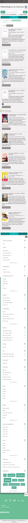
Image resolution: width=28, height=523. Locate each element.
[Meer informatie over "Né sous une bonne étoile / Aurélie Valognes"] (5, 176)
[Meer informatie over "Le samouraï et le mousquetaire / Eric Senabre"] (5, 118)
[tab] (2, 500)
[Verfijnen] (14, 17)
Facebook (3, 505)
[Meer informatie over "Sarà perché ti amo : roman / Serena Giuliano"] (5, 73)
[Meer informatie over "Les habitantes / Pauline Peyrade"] (5, 54)
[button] (22, 1)
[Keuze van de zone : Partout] (3, 12)
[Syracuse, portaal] (14, 7)
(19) (13, 420)
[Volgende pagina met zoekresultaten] (22, 17)
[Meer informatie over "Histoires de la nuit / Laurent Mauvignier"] (5, 94)
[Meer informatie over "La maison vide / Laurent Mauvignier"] (5, 33)
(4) (13, 382)
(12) (13, 291)
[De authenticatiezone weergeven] (5, 1)
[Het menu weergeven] (2, 1)
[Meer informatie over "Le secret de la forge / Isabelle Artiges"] (5, 197)
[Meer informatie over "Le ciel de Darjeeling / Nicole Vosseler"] (5, 157)
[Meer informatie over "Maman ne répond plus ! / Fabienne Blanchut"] (5, 216)
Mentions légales (4, 512)
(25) (13, 262)
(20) (13, 491)
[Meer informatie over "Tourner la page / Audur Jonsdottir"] (5, 138)
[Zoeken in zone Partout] (25, 12)
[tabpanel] (14, 254)
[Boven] (26, 494)
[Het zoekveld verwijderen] (22, 12)
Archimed (14, 520)
